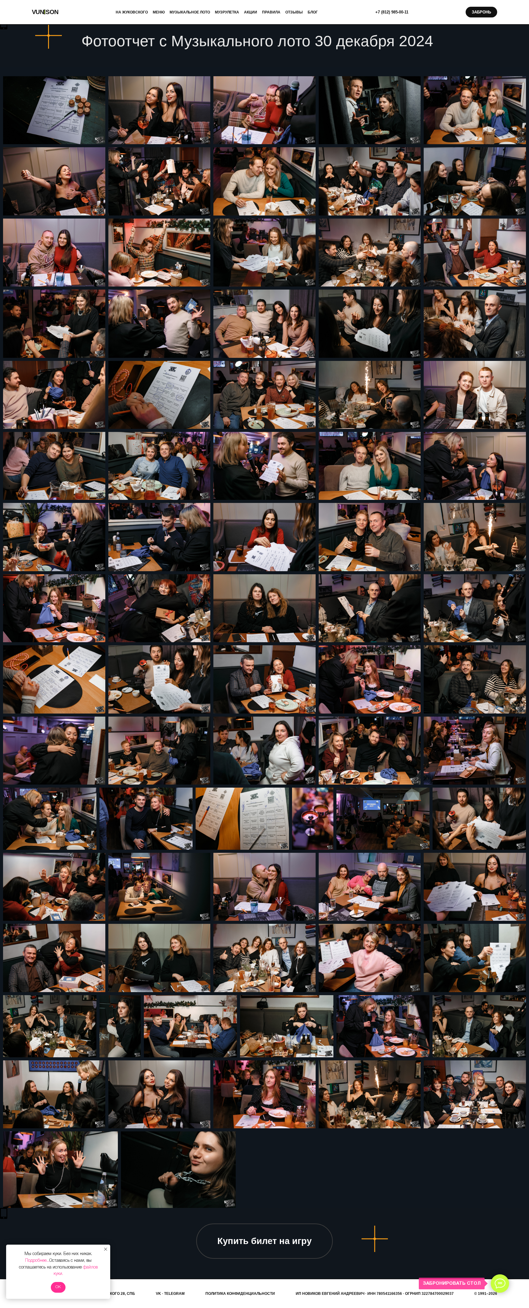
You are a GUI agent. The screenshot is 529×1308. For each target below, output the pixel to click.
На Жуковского (132, 12)
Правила (271, 12)
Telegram (174, 1293)
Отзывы (294, 12)
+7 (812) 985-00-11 (391, 12)
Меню (159, 12)
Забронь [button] (481, 12)
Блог (313, 12)
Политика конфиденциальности (240, 1293)
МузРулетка (227, 12)
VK (158, 1293)
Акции (250, 12)
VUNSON (45, 12)
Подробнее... (37, 1261)
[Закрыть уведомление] (106, 1249)
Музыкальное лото (190, 12)
